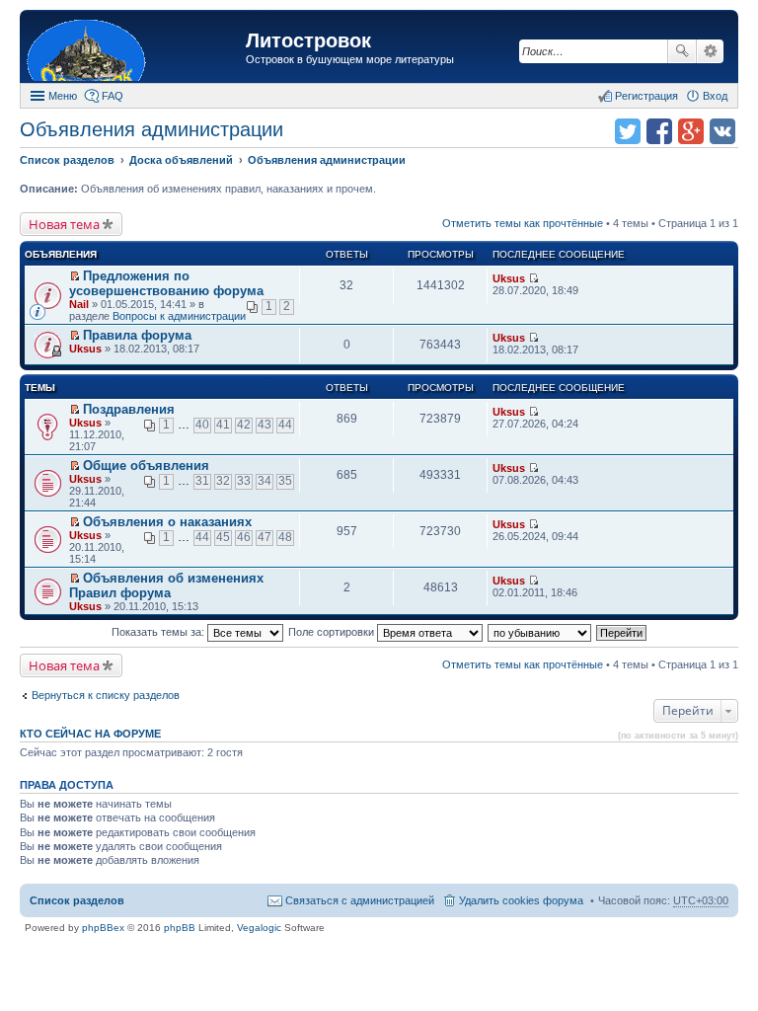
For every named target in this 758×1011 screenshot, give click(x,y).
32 (223, 481)
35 (285, 481)
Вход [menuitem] (715, 96)
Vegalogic (259, 927)
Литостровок (308, 40)
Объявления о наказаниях (167, 521)
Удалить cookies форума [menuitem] (521, 900)
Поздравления (129, 409)
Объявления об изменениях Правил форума (166, 585)
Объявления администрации (151, 129)
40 (202, 424)
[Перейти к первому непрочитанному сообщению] (74, 276)
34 (264, 481)
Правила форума (137, 335)
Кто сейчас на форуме (90, 733)
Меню (62, 96)
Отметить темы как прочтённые (522, 223)
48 (285, 537)
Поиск (682, 51)
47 (264, 537)
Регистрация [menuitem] (646, 96)
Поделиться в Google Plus (691, 131)
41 (223, 424)
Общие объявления (146, 465)
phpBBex (103, 927)
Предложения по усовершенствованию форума (166, 283)
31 (202, 481)
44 (285, 424)
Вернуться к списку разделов (106, 695)
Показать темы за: (159, 632)
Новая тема (64, 224)
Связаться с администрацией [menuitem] (359, 900)
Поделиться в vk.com (722, 131)
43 (264, 424)
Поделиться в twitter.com (628, 131)
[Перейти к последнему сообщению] (533, 278)
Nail (79, 304)
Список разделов (77, 900)
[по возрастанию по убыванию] (540, 632)
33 (244, 481)
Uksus (509, 278)
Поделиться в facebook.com (659, 131)
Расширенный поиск (710, 51)
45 (223, 537)
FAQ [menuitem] (112, 96)
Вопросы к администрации (179, 316)
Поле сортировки (332, 632)
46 (244, 537)
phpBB (179, 927)
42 (244, 424)
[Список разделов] (135, 49)
